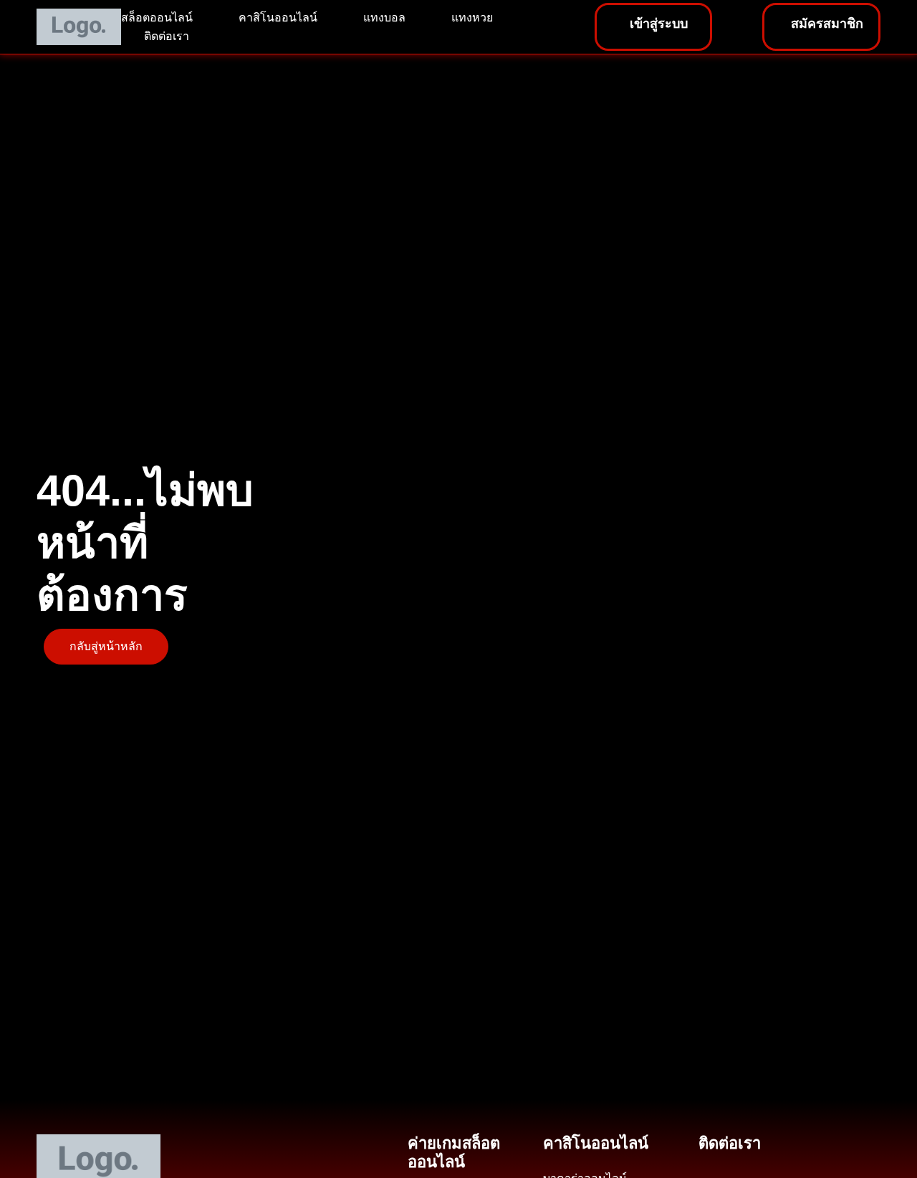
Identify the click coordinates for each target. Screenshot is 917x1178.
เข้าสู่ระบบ (659, 23)
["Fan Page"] (737, 1161)
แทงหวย (472, 17)
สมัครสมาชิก (827, 23)
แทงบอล (384, 17)
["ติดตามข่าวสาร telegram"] (765, 1161)
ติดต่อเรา (166, 36)
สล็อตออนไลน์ (157, 17)
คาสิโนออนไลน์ (278, 17)
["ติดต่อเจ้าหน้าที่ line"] (710, 1161)
